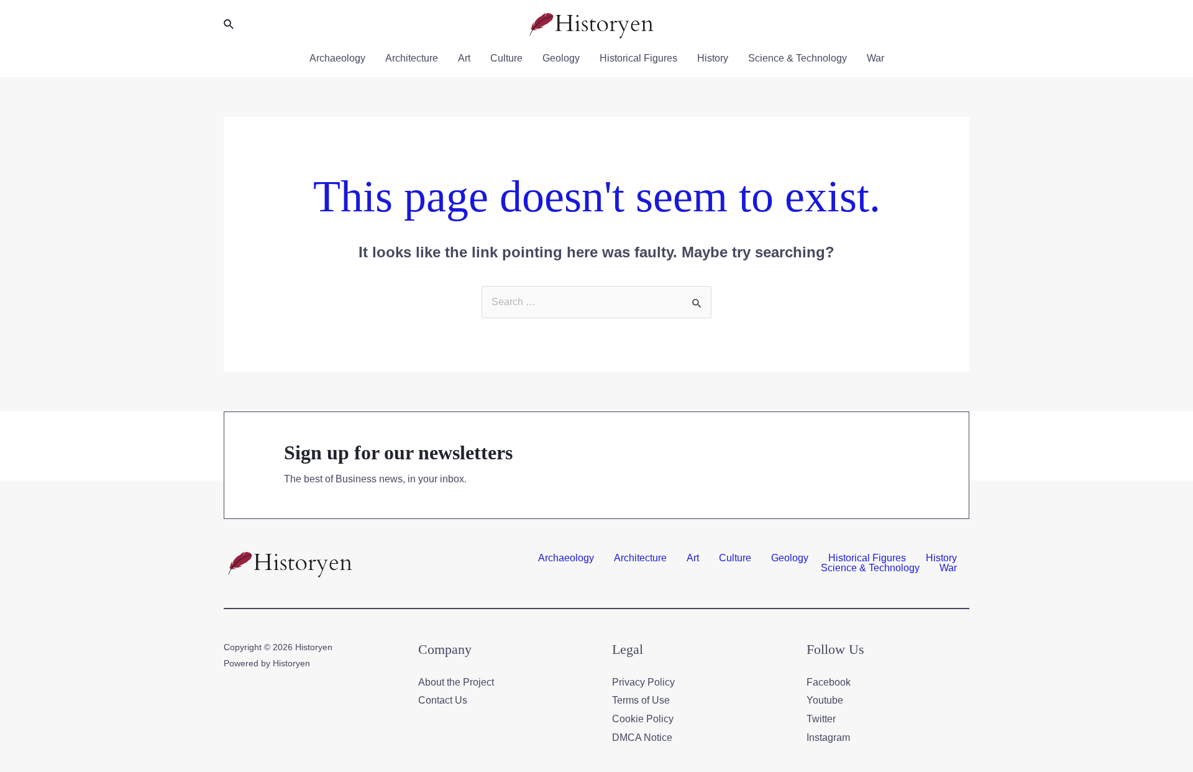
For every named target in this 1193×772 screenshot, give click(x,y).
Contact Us (442, 700)
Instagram (828, 737)
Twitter (821, 719)
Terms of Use (641, 700)
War (875, 58)
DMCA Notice (642, 737)
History (712, 58)
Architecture (411, 58)
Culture (506, 58)
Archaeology (337, 58)
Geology (561, 58)
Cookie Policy (643, 719)
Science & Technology (797, 58)
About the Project (456, 682)
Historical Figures (638, 58)
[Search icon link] (229, 25)
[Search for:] (596, 301)
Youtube (825, 700)
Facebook (829, 682)
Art (464, 58)
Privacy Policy (643, 682)
